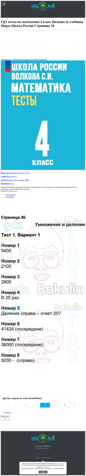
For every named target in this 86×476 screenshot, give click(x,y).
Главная (4, 59)
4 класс (10, 59)
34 (25, 405)
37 (55, 405)
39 (74, 405)
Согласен (43, 472)
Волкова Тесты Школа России (34, 59)
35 (35, 405)
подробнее (59, 463)
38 (64, 405)
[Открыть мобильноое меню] (4, 4)
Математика (18, 59)
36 (46, 59)
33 (16, 405)
